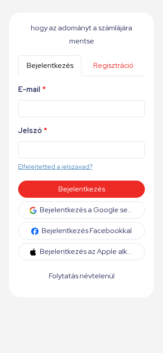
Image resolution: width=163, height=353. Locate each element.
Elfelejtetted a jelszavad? (55, 166)
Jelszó (32, 130)
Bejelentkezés (50, 65)
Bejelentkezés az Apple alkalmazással (91, 251)
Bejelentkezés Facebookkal (86, 230)
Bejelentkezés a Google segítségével (91, 210)
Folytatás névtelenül (82, 276)
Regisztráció (113, 65)
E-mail (32, 89)
